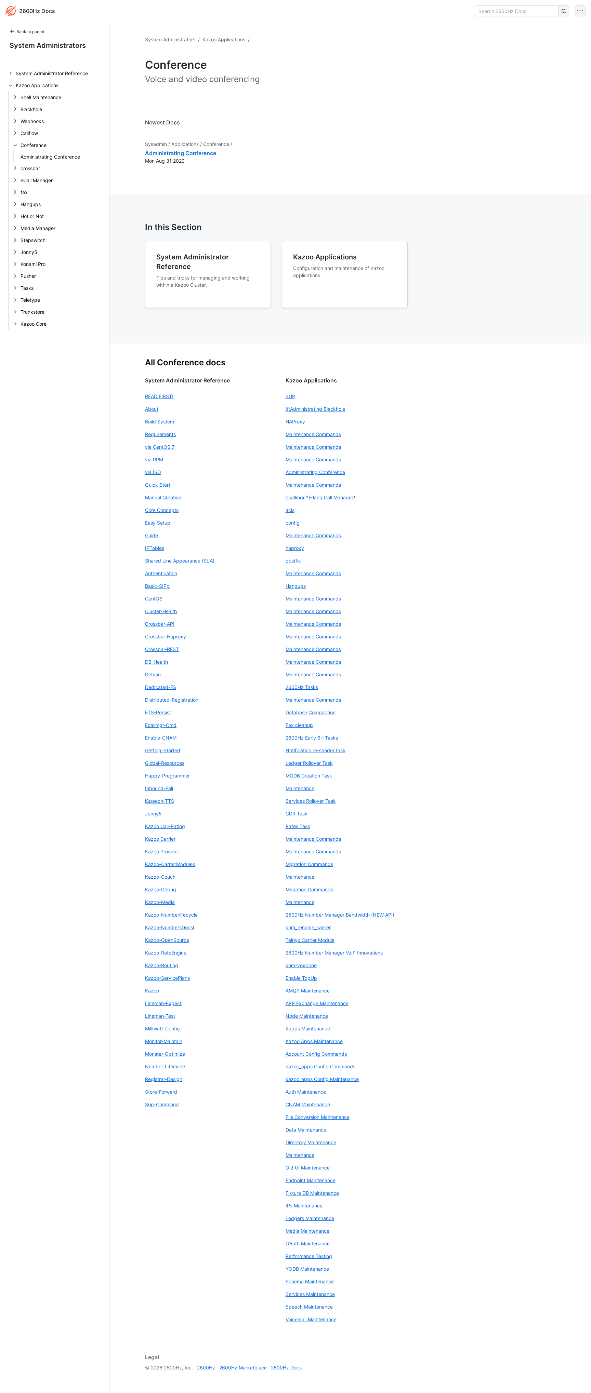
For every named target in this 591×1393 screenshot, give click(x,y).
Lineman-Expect (163, 1003)
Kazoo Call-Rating (165, 826)
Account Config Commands (316, 1054)
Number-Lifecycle (165, 1066)
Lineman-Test (160, 1016)
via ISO (153, 472)
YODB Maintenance (307, 1269)
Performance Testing (309, 1256)
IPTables (154, 548)
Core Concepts (162, 510)
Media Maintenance (307, 1231)
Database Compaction (311, 712)
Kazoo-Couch (160, 877)
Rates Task (298, 826)
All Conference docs (185, 362)
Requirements (160, 434)
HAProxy (295, 421)
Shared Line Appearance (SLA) (179, 561)
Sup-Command (162, 1104)
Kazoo (152, 990)
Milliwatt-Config (162, 1028)
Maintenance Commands (313, 434)
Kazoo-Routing (161, 965)
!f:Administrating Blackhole (315, 409)
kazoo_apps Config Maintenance (322, 1079)
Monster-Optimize (165, 1054)
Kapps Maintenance (308, 1028)
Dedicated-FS (160, 687)
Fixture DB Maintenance (312, 1193)
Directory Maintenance (311, 1142)
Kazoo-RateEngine (165, 953)
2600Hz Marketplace (243, 1367)
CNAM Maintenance (308, 1104)
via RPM (154, 459)
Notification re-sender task (315, 750)
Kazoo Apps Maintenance (314, 1041)
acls (290, 510)
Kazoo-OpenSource (167, 940)
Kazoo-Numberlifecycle (171, 915)
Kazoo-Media (160, 902)
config (293, 523)
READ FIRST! (159, 396)
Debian (153, 674)
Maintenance (300, 788)
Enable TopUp (301, 978)
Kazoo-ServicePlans (167, 978)
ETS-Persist (158, 712)
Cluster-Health (161, 611)
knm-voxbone (301, 965)
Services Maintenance (310, 1294)
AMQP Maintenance (308, 990)
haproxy (295, 548)
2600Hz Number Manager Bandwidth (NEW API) (340, 915)
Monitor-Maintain (163, 1041)
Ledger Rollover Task (309, 763)
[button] (210, 396)
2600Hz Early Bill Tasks (312, 738)
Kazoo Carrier (160, 839)
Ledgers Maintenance (310, 1218)
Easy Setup (157, 523)
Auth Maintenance (306, 1092)
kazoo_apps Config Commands (320, 1066)
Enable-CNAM (160, 738)
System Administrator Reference (187, 380)
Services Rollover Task (311, 801)
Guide (151, 535)
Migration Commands (309, 864)
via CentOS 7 (159, 447)
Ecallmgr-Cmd (160, 725)
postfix (293, 561)
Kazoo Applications (223, 39)
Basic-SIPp (157, 586)
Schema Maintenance (310, 1281)
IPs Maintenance (304, 1205)
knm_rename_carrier (308, 927)
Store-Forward (161, 1092)
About (151, 409)
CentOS (153, 598)
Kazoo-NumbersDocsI (169, 927)
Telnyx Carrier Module (310, 940)
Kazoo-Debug (160, 889)
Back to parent (30, 31)
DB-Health (156, 662)
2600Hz (206, 1367)
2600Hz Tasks (302, 687)
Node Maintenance (307, 1016)
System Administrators (48, 45)
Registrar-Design (163, 1079)
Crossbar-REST (162, 649)
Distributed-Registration (171, 700)
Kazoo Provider (162, 851)
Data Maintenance (306, 1130)
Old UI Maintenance (308, 1168)
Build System (159, 421)
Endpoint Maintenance (311, 1180)
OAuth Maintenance (308, 1243)
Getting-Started (162, 750)
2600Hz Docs (286, 1367)
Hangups (296, 586)
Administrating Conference (50, 157)
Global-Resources (164, 763)
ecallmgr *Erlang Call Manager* (321, 497)
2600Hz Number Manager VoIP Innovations (334, 953)
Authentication (161, 573)
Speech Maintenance (309, 1307)
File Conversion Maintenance (318, 1117)
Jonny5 (153, 813)
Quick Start (157, 485)
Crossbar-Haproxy (165, 636)
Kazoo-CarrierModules (170, 864)
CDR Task (296, 813)
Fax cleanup (299, 725)
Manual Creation (163, 497)
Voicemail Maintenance (311, 1319)
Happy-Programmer (167, 776)
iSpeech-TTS (159, 801)
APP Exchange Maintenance (317, 1003)
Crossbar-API (159, 624)
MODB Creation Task (309, 776)
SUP (290, 396)
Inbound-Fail (159, 788)
